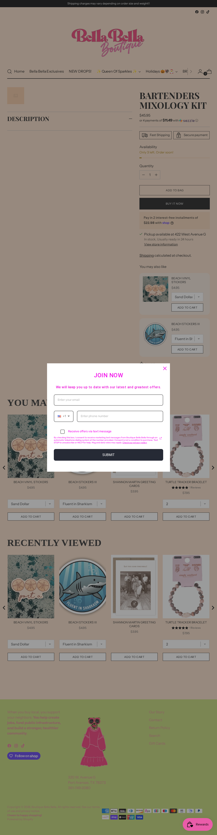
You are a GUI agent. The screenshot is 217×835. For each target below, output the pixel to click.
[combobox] (64, 416)
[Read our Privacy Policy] (160, 438)
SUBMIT (108, 455)
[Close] (165, 368)
